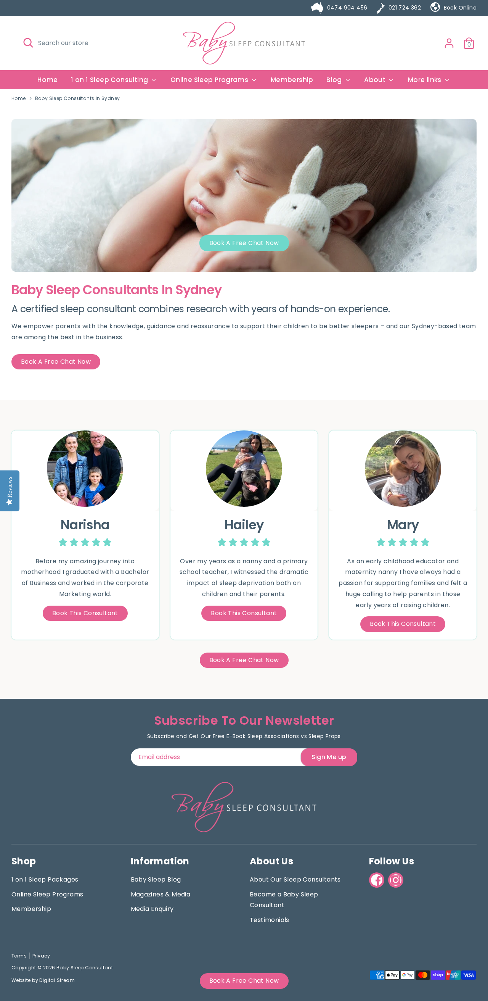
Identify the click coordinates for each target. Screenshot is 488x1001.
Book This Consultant (85, 613)
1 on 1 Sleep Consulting (110, 79)
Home (47, 79)
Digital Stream (57, 980)
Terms (19, 956)
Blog (335, 79)
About (375, 79)
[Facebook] (376, 880)
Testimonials (269, 920)
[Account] (449, 43)
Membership (292, 79)
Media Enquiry (152, 908)
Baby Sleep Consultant (84, 967)
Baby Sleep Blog (156, 879)
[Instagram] (395, 880)
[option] (244, 195)
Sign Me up (329, 757)
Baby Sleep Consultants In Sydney (77, 98)
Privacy (41, 956)
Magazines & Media (161, 894)
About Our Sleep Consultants (295, 879)
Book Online (460, 7)
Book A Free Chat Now (244, 243)
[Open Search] (28, 42)
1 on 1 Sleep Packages (44, 879)
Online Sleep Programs (210, 79)
